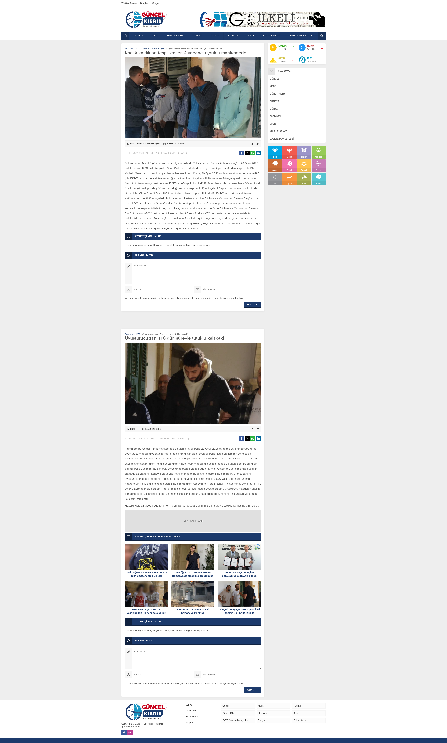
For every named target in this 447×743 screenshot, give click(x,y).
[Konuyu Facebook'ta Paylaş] (241, 153)
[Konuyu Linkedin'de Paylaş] (258, 153)
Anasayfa (129, 49)
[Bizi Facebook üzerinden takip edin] (124, 732)
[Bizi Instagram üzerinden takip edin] (130, 732)
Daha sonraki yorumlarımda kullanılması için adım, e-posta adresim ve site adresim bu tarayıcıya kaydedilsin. (185, 298)
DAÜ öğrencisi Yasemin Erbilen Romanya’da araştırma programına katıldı (192, 576)
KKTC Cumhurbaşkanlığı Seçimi (149, 49)
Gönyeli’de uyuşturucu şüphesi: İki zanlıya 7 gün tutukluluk (239, 611)
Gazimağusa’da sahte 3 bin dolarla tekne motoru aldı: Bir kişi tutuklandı (146, 576)
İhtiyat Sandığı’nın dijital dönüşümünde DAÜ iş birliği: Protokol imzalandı (239, 576)
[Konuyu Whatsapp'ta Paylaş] (252, 153)
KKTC (137, 334)
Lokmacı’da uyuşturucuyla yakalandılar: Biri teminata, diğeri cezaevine (146, 613)
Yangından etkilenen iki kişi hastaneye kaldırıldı (193, 611)
